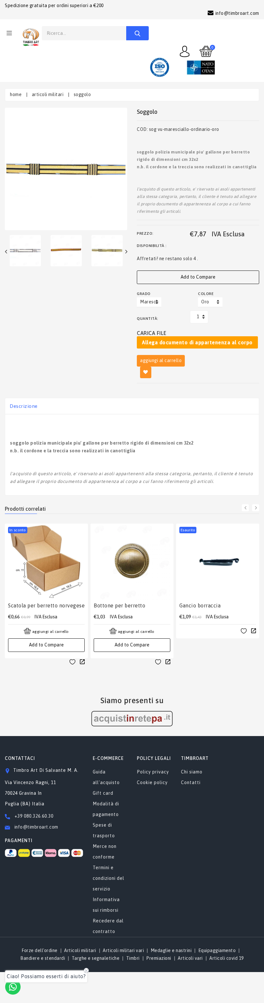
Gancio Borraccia (200, 605)
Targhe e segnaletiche (96, 958)
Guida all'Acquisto (106, 777)
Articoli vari (190, 958)
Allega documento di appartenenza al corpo (197, 342)
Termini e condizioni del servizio (108, 878)
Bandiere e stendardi (42, 958)
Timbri (133, 958)
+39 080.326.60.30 (33, 816)
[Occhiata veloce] (82, 661)
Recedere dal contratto (108, 926)
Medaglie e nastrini (171, 950)
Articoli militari (48, 94)
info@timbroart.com (35, 827)
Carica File (151, 333)
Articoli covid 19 (226, 958)
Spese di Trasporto (104, 830)
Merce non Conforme (105, 852)
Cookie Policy (152, 782)
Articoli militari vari (123, 950)
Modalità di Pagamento (106, 809)
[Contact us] (13, 987)
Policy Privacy (153, 771)
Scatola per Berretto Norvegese (46, 605)
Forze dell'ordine (40, 950)
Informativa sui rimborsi (106, 905)
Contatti (191, 782)
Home (16, 94)
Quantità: (147, 318)
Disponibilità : (152, 245)
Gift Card (103, 793)
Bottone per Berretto (119, 605)
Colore (205, 293)
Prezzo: (145, 233)
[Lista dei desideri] (72, 661)
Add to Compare (198, 277)
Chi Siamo (192, 771)
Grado (144, 293)
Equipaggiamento (217, 950)
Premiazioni (158, 958)
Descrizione (24, 406)
